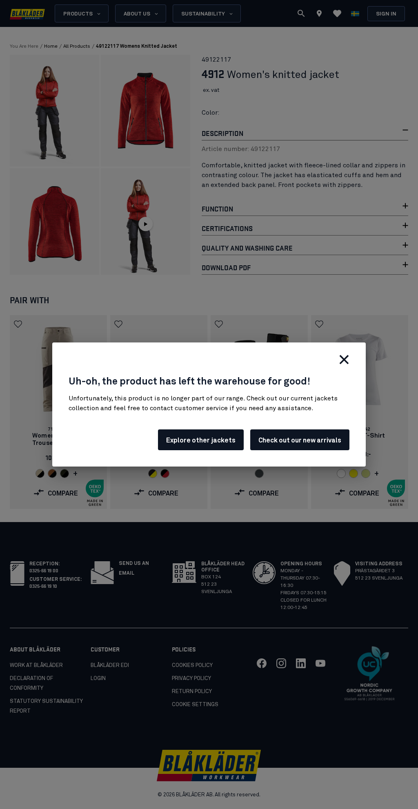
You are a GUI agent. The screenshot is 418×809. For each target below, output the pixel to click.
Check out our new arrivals (299, 440)
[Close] (344, 360)
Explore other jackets (201, 440)
